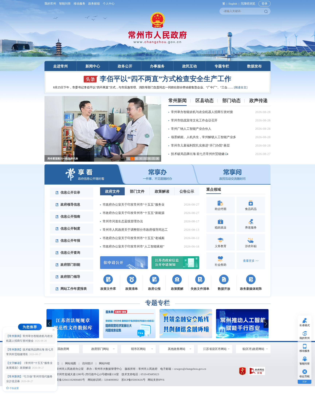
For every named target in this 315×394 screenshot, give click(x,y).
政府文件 (112, 191)
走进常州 (60, 66)
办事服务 (157, 66)
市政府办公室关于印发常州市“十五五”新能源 (133, 213)
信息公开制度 (70, 228)
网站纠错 (104, 363)
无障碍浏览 (248, 3)
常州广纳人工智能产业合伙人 (191, 128)
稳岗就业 (220, 227)
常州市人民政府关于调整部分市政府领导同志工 (135, 229)
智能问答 (65, 3)
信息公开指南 (70, 216)
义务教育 (220, 246)
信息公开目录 (70, 192)
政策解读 (162, 191)
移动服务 (79, 3)
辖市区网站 (138, 348)
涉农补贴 (251, 246)
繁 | (224, 3)
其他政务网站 (176, 348)
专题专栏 (222, 66)
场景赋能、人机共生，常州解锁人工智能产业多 (203, 137)
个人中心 (107, 3)
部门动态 (231, 100)
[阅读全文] (240, 87)
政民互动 (189, 66)
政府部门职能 (70, 264)
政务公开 (125, 66)
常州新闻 (177, 100)
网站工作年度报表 (73, 288)
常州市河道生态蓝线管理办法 (123, 221)
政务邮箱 (94, 3)
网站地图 (70, 363)
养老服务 (251, 227)
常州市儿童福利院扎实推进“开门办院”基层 (200, 145)
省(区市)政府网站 (253, 348)
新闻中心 (92, 66)
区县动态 (204, 100)
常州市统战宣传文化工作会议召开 (194, 120)
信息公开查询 (70, 252)
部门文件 (137, 191)
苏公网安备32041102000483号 (66, 379)
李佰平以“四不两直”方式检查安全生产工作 (165, 79)
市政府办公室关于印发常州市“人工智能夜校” (133, 246)
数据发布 (254, 66)
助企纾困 (220, 208)
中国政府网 (62, 348)
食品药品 (251, 208)
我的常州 (51, 3)
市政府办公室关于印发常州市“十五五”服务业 (133, 204)
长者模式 (305, 325)
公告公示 (187, 191)
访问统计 (87, 363)
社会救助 (220, 264)
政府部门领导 (70, 276)
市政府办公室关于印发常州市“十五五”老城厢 (133, 238)
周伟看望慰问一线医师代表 (62, 158)
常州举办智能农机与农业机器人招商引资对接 (202, 112)
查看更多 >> (251, 260)
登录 (264, 3)
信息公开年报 (70, 240)
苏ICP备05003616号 (133, 379)
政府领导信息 (70, 204)
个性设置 (14, 388)
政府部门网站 (100, 348)
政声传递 (258, 100)
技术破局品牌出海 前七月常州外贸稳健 (197, 154)
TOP (304, 382)
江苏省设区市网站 (215, 348)
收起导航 (305, 376)
